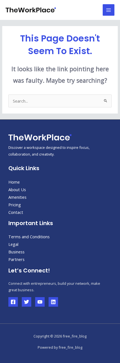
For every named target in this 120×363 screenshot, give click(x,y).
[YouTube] (40, 302)
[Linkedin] (53, 302)
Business (16, 252)
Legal (13, 244)
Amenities (17, 197)
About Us (17, 189)
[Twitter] (26, 302)
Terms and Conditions (29, 236)
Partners (16, 259)
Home (14, 182)
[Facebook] (13, 302)
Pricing (14, 204)
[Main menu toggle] (108, 10)
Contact (15, 212)
